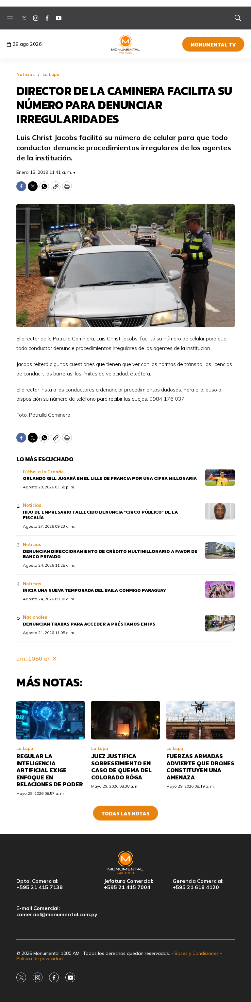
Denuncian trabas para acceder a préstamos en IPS (89, 624)
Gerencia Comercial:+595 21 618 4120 (198, 884)
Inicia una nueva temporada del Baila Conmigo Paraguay (94, 590)
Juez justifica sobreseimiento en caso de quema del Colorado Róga (121, 767)
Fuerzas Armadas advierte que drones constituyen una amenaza (200, 767)
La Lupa (50, 74)
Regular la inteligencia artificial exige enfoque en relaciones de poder (49, 770)
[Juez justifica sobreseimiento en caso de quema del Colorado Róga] (125, 720)
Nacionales (35, 617)
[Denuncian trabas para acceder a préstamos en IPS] (220, 623)
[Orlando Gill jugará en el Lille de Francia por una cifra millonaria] (220, 477)
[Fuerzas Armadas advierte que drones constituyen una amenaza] (200, 720)
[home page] (126, 44)
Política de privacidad (39, 958)
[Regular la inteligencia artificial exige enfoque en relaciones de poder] (50, 720)
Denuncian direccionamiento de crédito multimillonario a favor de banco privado (110, 554)
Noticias (25, 74)
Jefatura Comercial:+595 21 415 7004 (128, 884)
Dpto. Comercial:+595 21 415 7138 (39, 884)
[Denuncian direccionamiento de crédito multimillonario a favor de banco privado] (220, 550)
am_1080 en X (36, 658)
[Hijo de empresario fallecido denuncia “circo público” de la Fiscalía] (220, 511)
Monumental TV (213, 44)
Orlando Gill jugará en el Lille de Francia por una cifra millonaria (110, 478)
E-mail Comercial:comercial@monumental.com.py (56, 911)
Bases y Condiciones (197, 953)
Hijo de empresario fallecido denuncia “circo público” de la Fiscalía (100, 515)
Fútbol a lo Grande (43, 471)
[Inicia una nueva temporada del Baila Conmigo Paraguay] (220, 589)
